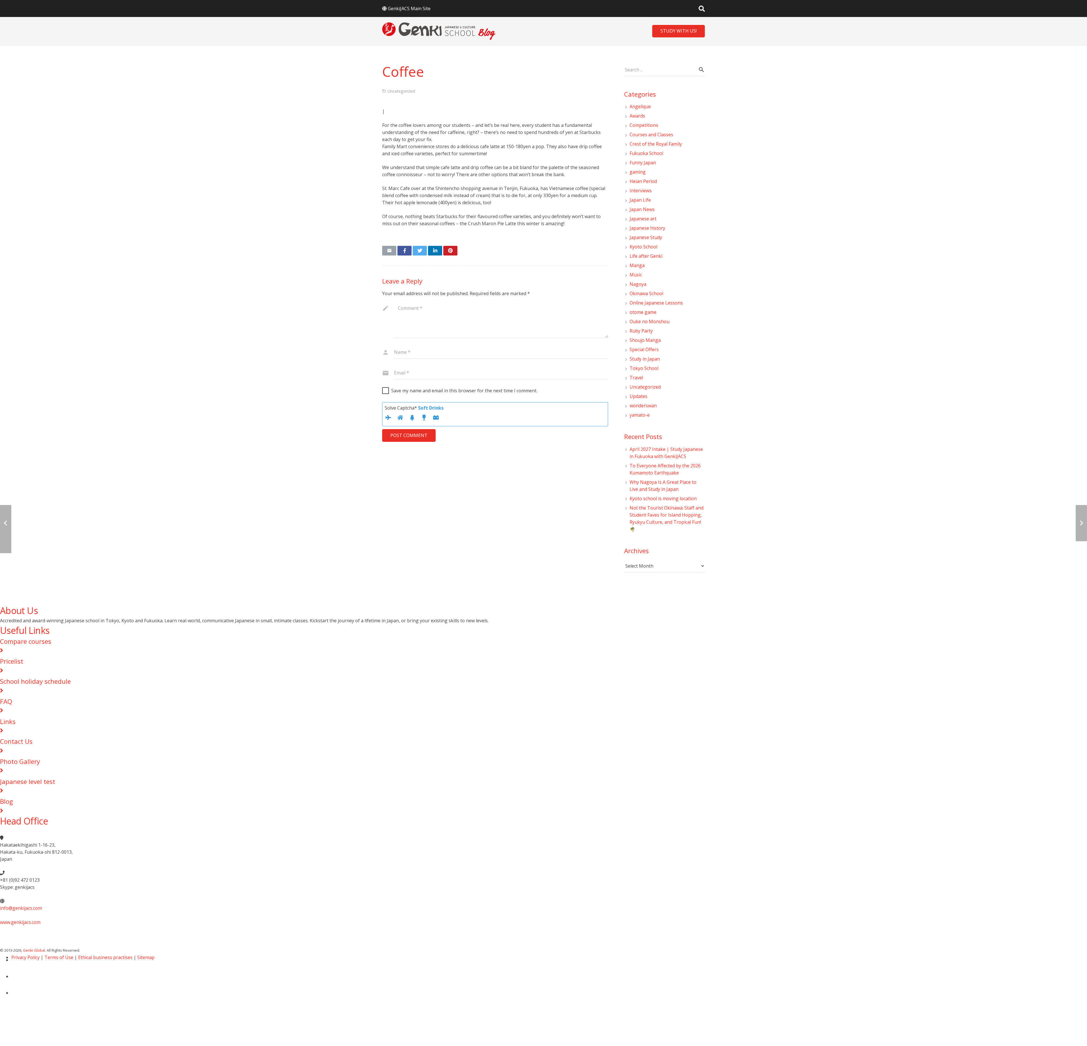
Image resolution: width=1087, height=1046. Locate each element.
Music (636, 275)
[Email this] (389, 250)
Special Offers (644, 349)
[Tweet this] (420, 250)
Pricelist (11, 661)
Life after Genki (646, 256)
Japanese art (643, 219)
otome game (643, 312)
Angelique (640, 106)
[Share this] (404, 250)
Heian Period (643, 181)
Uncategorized (645, 387)
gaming (638, 172)
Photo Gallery (20, 761)
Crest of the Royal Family (656, 144)
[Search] (702, 8)
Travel (636, 377)
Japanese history (647, 228)
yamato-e (640, 415)
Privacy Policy (25, 957)
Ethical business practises (105, 957)
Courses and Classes (651, 134)
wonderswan (643, 405)
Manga (637, 265)
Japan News (642, 209)
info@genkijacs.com (21, 908)
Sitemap (146, 957)
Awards (637, 116)
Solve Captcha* (414, 408)
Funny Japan (643, 162)
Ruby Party (641, 331)
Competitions (644, 125)
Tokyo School (644, 368)
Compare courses (25, 641)
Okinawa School (646, 293)
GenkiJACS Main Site (409, 8)
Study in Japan (645, 359)
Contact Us (16, 741)
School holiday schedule (35, 681)
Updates (638, 396)
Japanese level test (27, 781)
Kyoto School (643, 247)
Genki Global (34, 950)
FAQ (6, 701)
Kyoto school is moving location (663, 498)
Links (8, 721)
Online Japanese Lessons (656, 303)
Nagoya (638, 284)
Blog (6, 801)
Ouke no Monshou (649, 321)
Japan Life (640, 200)
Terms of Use (58, 957)
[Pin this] (450, 250)
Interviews (641, 191)
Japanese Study (646, 237)
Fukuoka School (646, 153)
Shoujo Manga (645, 340)
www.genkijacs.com (20, 922)
